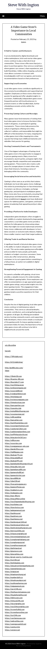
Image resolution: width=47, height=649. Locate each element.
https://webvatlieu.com (14, 621)
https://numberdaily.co (14, 577)
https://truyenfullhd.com (14, 609)
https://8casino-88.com (14, 379)
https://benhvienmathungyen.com (18, 528)
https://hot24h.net (12, 560)
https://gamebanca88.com (15, 469)
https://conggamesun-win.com (17, 446)
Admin (23, 42)
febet (7, 370)
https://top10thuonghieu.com (17, 606)
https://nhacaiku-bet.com (15, 467)
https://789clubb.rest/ (14, 356)
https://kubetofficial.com (15, 487)
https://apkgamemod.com (15, 510)
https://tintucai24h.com (14, 601)
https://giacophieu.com (14, 554)
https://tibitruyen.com (14, 598)
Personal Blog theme (23, 646)
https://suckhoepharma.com (16, 583)
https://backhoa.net (13, 513)
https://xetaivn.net (12, 630)
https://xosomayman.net (14, 414)
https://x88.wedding (13, 417)
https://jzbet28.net (12, 481)
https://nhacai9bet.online (15, 499)
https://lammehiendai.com (15, 569)
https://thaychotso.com (14, 507)
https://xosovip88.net (14, 391)
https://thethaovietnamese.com (17, 592)
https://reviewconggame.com (16, 399)
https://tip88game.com (14, 452)
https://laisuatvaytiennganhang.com (19, 566)
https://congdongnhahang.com (17, 539)
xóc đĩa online (10, 345)
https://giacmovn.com (13, 551)
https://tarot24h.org (13, 589)
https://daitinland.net (13, 548)
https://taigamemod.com (14, 586)
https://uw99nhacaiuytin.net (16, 434)
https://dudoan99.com (14, 461)
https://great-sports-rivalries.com (18, 557)
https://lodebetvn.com (14, 490)
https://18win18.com (13, 376)
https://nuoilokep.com (13, 504)
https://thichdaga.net (13, 397)
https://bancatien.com (13, 420)
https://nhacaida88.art (14, 458)
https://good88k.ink (13, 478)
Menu (42, 16)
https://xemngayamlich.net (15, 624)
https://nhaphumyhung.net (15, 574)
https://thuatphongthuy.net (16, 595)
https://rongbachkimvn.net (15, 394)
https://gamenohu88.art (14, 472)
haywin (8, 351)
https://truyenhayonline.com (16, 612)
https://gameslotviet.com (15, 475)
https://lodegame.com (13, 493)
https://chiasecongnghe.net (16, 534)
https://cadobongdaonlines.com (17, 431)
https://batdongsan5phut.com (17, 525)
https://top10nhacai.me (14, 385)
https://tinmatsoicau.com (15, 402)
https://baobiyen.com (13, 516)
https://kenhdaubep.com (14, 563)
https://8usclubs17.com (14, 382)
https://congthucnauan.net (15, 545)
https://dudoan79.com (14, 455)
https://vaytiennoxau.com (15, 618)
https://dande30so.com (14, 449)
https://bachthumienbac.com (16, 423)
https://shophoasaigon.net (15, 580)
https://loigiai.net (12, 571)
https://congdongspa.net (15, 542)
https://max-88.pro (12, 496)
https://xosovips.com (13, 443)
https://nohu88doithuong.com (17, 411)
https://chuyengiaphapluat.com (17, 536)
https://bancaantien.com (14, 405)
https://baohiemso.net (14, 519)
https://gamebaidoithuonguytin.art (19, 464)
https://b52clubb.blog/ (14, 362)
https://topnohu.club (13, 408)
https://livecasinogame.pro (16, 484)
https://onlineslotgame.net (15, 388)
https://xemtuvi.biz (12, 627)
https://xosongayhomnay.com (17, 426)
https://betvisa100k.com (15, 531)
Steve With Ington (23, 5)
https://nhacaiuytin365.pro (16, 437)
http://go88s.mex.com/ (14, 368)
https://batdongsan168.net (16, 522)
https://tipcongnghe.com (15, 603)
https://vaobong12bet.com (16, 429)
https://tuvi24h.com (13, 615)
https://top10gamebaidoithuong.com (20, 501)
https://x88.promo (12, 440)
